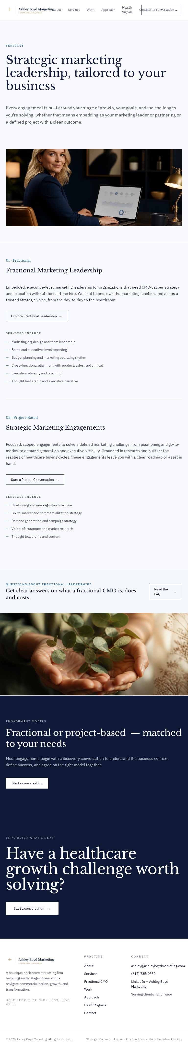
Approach (108, 10)
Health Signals (127, 9)
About (57, 10)
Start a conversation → (161, 10)
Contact (90, 1013)
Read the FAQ (165, 591)
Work (90, 10)
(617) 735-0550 (143, 973)
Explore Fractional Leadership (36, 316)
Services (74, 10)
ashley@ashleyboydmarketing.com (158, 966)
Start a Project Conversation (35, 479)
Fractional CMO (96, 981)
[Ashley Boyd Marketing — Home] (33, 10)
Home (41, 10)
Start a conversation (27, 783)
